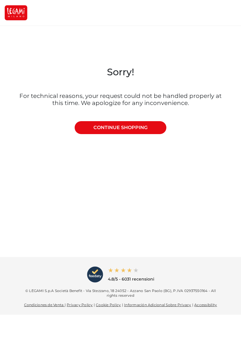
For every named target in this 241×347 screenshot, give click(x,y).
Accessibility (205, 305)
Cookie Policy (108, 305)
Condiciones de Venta (44, 305)
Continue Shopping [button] (120, 127)
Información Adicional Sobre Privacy (157, 305)
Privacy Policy (80, 305)
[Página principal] (16, 12)
